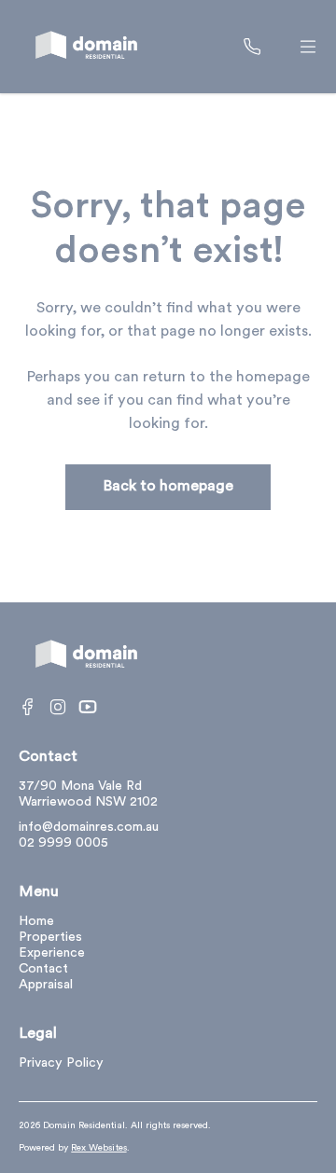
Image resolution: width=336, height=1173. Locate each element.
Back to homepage (168, 486)
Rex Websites (98, 1148)
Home (36, 922)
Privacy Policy (61, 1063)
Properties (50, 938)
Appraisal (46, 985)
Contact (43, 969)
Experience (52, 953)
